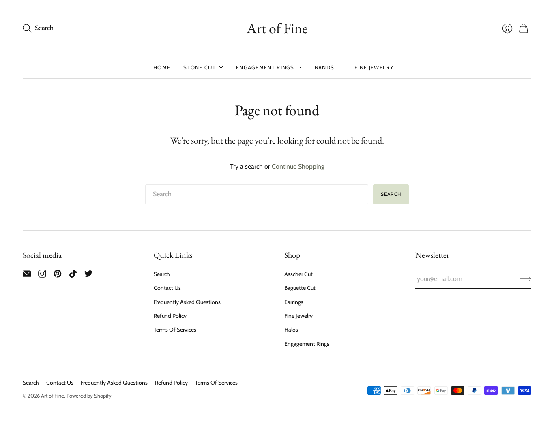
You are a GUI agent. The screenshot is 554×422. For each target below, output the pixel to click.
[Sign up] (525, 279)
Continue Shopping (298, 166)
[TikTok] (73, 275)
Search (391, 194)
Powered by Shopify (89, 395)
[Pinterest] (58, 275)
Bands (325, 67)
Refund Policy (170, 315)
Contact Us (167, 287)
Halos (291, 329)
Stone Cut (199, 67)
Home (161, 67)
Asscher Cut (298, 274)
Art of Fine (277, 28)
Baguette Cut (300, 287)
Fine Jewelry (373, 67)
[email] (27, 275)
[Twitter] (88, 275)
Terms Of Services (175, 329)
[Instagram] (42, 275)
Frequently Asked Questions (187, 302)
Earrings (293, 302)
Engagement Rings (265, 67)
